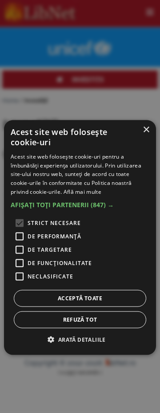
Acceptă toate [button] (80, 298)
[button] (80, 204)
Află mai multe (82, 192)
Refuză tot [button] (80, 319)
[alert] (80, 237)
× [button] (146, 130)
